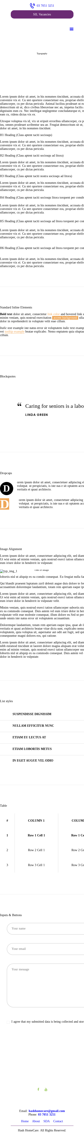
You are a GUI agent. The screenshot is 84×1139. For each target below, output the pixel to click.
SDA (46, 1121)
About (36, 1121)
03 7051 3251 (47, 1114)
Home (25, 1121)
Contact (58, 1121)
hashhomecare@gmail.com (47, 1111)
